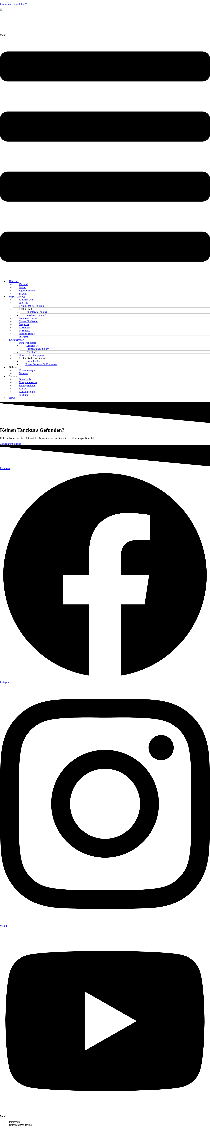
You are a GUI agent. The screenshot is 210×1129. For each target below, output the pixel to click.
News (12, 397)
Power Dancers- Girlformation (41, 364)
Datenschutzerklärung (20, 1124)
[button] (105, 155)
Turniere (23, 373)
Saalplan (23, 394)
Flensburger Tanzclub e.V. (13, 4)
